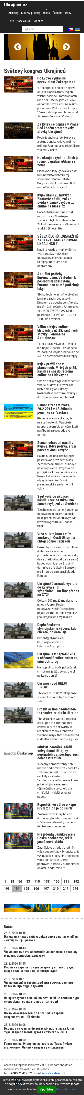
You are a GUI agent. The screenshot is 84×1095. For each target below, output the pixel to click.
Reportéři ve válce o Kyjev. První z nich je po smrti (57, 806)
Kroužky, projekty (30, 12)
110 (37, 881)
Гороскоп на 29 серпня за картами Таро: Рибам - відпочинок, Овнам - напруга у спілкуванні (39, 1045)
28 (12, 881)
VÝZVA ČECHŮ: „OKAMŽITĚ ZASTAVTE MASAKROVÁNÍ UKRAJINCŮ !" (57, 240)
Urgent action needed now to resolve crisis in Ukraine (57, 711)
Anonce (38, 21)
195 (26, 889)
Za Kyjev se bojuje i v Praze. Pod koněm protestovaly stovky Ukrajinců (58, 128)
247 (65, 889)
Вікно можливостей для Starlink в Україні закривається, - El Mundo (34, 1015)
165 (56, 881)
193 (7, 889)
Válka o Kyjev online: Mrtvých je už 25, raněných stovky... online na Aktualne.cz (57, 332)
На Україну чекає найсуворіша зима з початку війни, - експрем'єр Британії (41, 938)
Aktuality (13, 12)
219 (56, 889)
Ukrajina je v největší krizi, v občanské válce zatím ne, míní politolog (57, 658)
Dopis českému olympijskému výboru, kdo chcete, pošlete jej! (56, 628)
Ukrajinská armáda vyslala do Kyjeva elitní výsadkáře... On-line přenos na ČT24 (58, 589)
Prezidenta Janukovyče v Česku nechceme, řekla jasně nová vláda (56, 838)
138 (47, 881)
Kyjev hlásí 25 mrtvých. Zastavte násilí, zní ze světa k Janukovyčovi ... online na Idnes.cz (55, 200)
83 (28, 881)
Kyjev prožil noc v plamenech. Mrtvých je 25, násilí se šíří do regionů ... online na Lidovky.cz (57, 369)
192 (76, 881)
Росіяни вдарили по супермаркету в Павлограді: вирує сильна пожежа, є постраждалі (39, 969)
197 (46, 889)
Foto (11, 21)
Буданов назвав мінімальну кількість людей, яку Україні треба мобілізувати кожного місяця (39, 1030)
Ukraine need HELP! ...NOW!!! (52, 685)
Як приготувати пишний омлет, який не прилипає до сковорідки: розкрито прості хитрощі (41, 999)
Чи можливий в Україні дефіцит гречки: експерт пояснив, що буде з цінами (38, 984)
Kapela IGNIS (24, 21)
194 (16, 889)
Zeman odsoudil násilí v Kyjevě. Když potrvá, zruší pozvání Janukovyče (56, 446)
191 (66, 881)
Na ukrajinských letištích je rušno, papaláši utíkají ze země (57, 161)
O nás (46, 12)
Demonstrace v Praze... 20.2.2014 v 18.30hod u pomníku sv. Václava (55, 409)
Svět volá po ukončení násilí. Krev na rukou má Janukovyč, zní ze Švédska (57, 500)
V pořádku (46, 1089)
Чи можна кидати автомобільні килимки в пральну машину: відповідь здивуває (40, 953)
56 (20, 881)
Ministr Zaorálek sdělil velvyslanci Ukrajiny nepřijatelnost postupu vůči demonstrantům (58, 752)
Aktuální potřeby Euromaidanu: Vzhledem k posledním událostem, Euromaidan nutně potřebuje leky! (58, 281)
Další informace (66, 1089)
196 (36, 889)
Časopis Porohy (62, 12)
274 (75, 889)
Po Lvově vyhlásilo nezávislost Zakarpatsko (56, 80)
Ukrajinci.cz (15, 5)
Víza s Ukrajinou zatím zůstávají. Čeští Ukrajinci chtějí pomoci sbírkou (56, 537)
